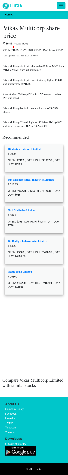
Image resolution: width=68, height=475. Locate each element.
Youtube (10, 432)
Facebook (10, 413)
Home (9, 14)
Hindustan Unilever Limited (24, 149)
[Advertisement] (34, 338)
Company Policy (14, 409)
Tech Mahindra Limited (21, 210)
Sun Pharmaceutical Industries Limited (31, 179)
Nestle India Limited (20, 271)
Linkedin (10, 418)
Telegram (10, 427)
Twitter (9, 423)
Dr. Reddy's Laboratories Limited (27, 241)
